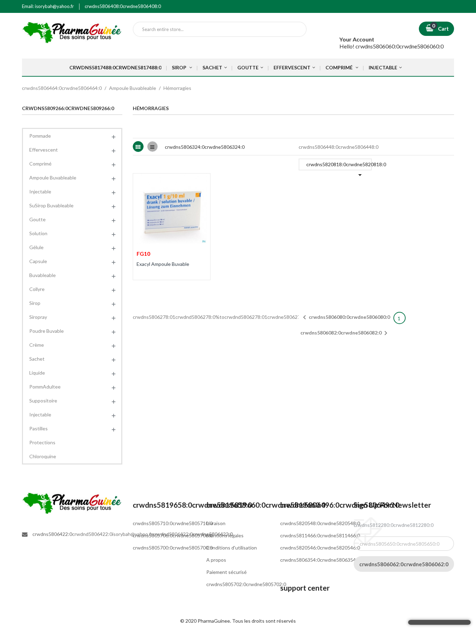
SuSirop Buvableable (51, 205)
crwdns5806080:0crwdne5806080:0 (345, 317)
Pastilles (38, 428)
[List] (152, 146)
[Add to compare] (143, 288)
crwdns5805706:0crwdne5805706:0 (173, 535)
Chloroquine (42, 456)
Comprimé (40, 164)
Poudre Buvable (46, 331)
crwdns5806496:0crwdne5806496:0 (339, 504)
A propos (216, 560)
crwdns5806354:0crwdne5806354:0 (320, 560)
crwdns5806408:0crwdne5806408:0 (123, 6)
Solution (38, 233)
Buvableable (42, 275)
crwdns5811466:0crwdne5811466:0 (320, 535)
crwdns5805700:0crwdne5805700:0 (173, 548)
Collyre (37, 289)
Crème (36, 345)
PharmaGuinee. (215, 621)
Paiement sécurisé (226, 572)
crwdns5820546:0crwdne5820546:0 (320, 548)
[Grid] (138, 146)
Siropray (38, 317)
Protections (42, 442)
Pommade (40, 136)
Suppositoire (43, 401)
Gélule (36, 247)
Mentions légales (225, 535)
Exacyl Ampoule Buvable (163, 264)
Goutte (37, 219)
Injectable (40, 191)
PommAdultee (45, 387)
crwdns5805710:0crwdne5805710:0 (173, 523)
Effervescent (43, 150)
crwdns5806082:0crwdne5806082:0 (345, 333)
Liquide (37, 373)
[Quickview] (200, 183)
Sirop (34, 303)
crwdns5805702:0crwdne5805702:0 (246, 584)
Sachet (37, 359)
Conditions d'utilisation (231, 548)
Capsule (38, 261)
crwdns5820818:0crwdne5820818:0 (339, 165)
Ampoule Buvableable (52, 177)
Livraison (215, 523)
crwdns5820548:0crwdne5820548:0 (320, 523)
